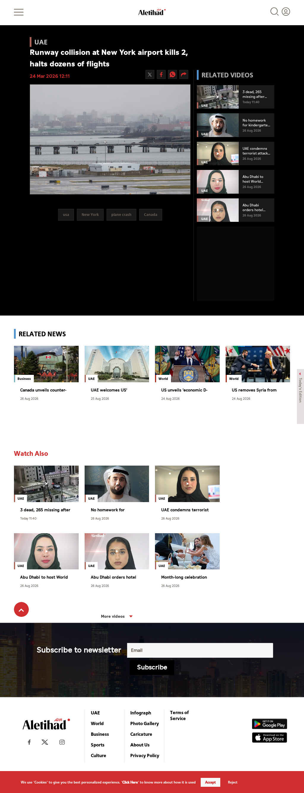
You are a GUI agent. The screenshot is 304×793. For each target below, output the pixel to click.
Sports (97, 745)
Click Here (130, 782)
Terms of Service (179, 715)
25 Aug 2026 (100, 398)
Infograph (140, 713)
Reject (233, 782)
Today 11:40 (28, 518)
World (97, 723)
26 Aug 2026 (29, 398)
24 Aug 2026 (170, 398)
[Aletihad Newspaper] (152, 12)
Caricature (141, 734)
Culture (98, 755)
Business (100, 734)
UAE (95, 713)
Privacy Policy (144, 755)
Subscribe (152, 667)
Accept (210, 782)
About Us (140, 745)
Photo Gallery (144, 723)
